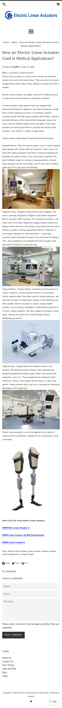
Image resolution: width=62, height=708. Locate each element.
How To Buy (8, 665)
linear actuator (34, 551)
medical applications (11, 554)
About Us (6, 657)
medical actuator (48, 551)
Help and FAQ (9, 668)
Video (5, 676)
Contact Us (7, 661)
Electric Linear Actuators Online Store (33, 693)
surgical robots (27, 554)
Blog (4, 672)
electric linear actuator (17, 551)
